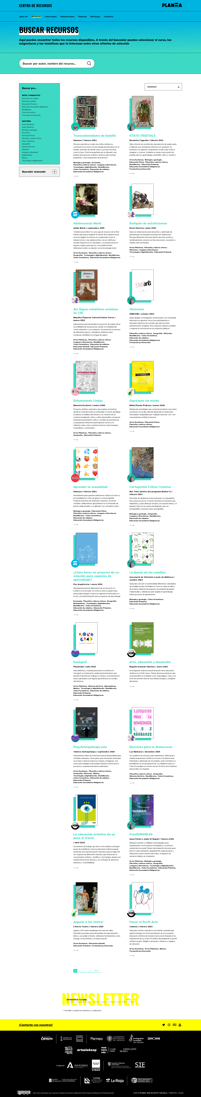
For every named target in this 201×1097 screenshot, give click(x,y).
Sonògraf (80, 662)
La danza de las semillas (147, 572)
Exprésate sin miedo (144, 400)
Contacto (108, 16)
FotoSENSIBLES (141, 834)
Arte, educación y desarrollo (150, 662)
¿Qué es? (23, 16)
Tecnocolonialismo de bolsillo (94, 135)
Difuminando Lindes (88, 400)
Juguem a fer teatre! (88, 922)
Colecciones (51, 16)
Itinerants (136, 309)
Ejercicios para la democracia (150, 747)
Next (96, 970)
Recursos (36, 16)
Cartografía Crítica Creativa (150, 487)
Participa (95, 16)
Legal (181, 1093)
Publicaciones (67, 16)
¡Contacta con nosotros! (35, 1025)
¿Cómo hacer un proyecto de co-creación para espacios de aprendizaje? (96, 576)
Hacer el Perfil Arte (143, 922)
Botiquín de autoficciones (148, 223)
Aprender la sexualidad (90, 487)
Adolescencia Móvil (87, 223)
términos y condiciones (91, 1010)
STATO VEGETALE (142, 135)
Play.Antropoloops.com (90, 747)
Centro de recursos (35, 5)
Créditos (173, 1093)
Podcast (82, 16)
